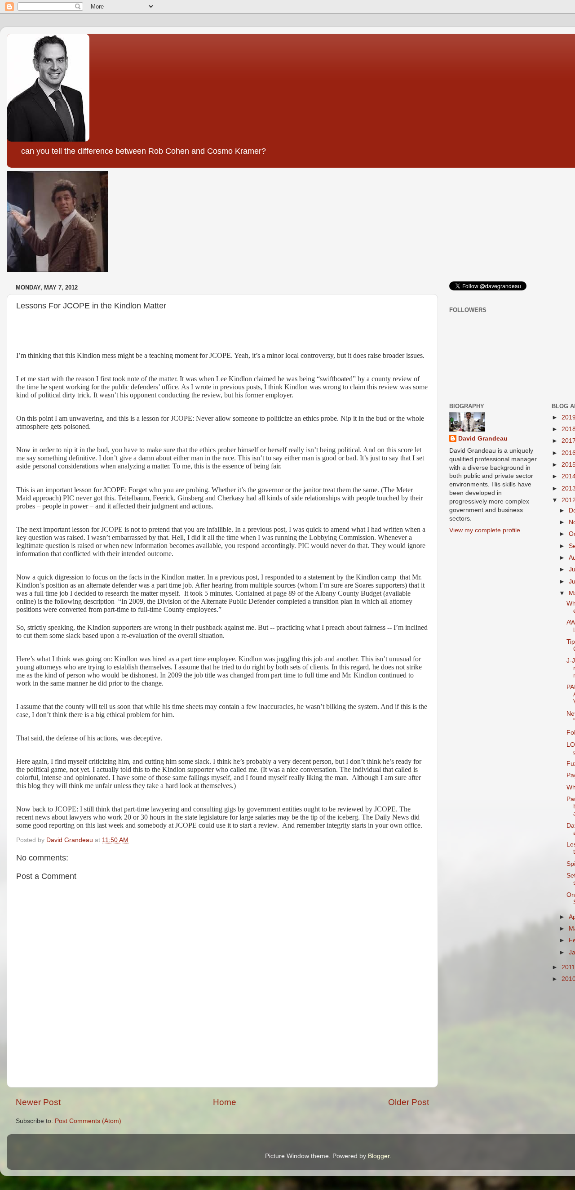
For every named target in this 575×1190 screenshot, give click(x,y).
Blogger (378, 1156)
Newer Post (38, 1102)
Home (224, 1102)
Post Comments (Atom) (88, 1121)
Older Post (408, 1102)
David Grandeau (483, 438)
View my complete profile (484, 530)
